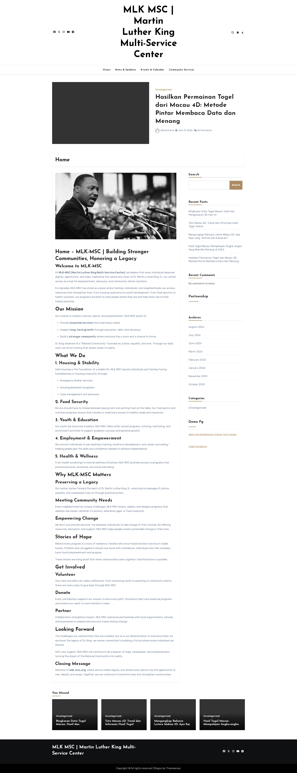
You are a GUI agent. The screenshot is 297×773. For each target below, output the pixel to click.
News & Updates (125, 70)
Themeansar (173, 768)
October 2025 (197, 384)
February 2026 (197, 359)
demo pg (194, 434)
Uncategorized (163, 94)
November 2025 (198, 376)
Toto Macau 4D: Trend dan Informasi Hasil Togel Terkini (123, 724)
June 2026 (195, 343)
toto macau (230, 434)
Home (106, 70)
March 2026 (196, 351)
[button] (240, 117)
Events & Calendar (152, 70)
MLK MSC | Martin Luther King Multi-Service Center (148, 32)
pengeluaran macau (210, 434)
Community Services (181, 70)
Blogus (158, 768)
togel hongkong (198, 446)
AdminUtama (167, 126)
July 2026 (195, 335)
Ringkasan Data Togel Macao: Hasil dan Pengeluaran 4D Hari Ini (191, 109)
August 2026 (196, 327)
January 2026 (197, 368)
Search (194, 174)
